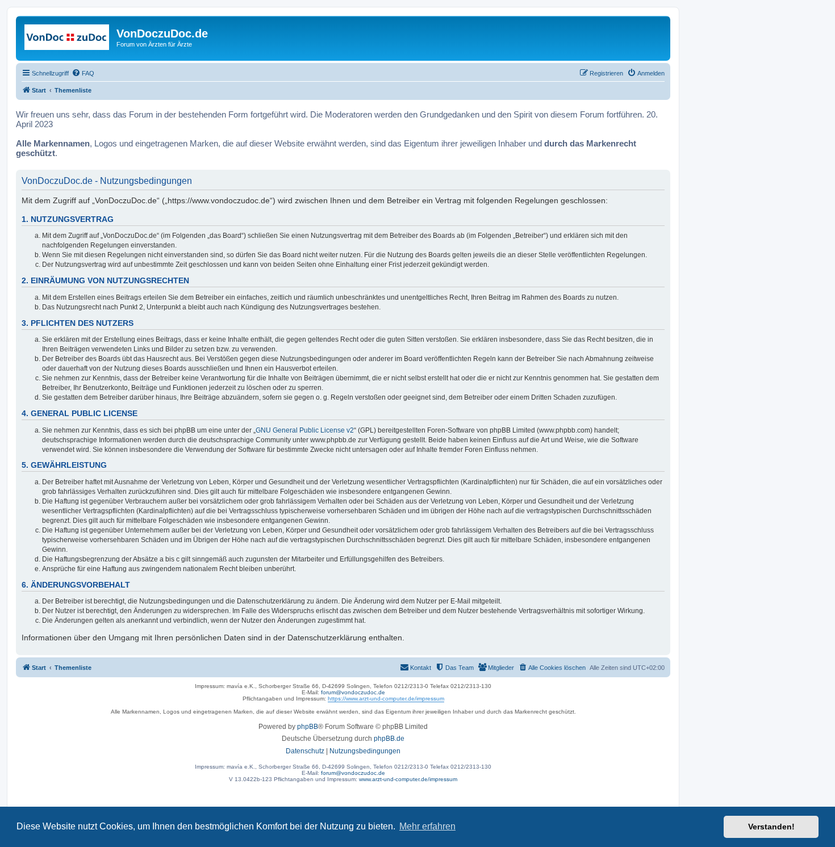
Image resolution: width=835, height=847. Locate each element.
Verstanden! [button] (771, 826)
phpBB (307, 727)
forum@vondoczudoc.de (353, 692)
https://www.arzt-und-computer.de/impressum (386, 698)
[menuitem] (83, 73)
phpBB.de (389, 739)
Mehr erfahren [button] (427, 826)
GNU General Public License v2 (305, 430)
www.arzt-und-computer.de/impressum (408, 779)
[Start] (67, 37)
